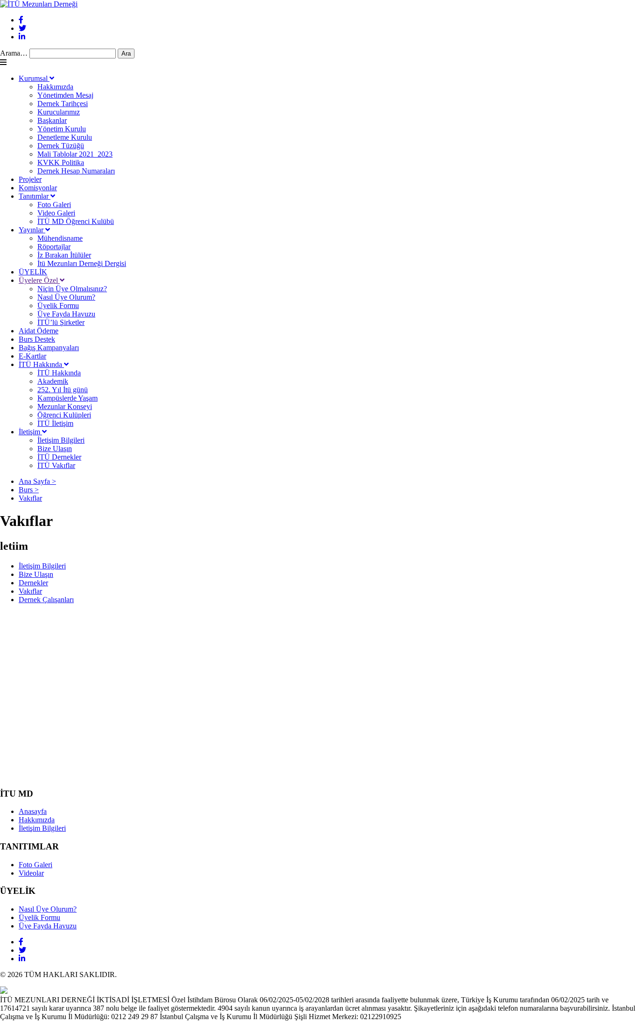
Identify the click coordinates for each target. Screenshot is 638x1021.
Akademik (52, 381)
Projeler (30, 179)
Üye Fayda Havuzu (66, 314)
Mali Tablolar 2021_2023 (75, 154)
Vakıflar (30, 498)
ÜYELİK (33, 272)
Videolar (31, 873)
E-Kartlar (32, 356)
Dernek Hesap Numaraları (76, 171)
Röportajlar (54, 247)
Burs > (29, 490)
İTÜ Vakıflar (56, 465)
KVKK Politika (60, 162)
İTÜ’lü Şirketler (61, 322)
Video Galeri (56, 213)
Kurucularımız (58, 112)
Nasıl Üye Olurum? (66, 297)
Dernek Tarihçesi (62, 104)
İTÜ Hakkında (41, 364)
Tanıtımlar (34, 196)
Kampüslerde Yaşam (67, 398)
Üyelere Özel (39, 280)
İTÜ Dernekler (59, 457)
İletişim (30, 432)
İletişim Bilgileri (61, 440)
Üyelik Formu (58, 305)
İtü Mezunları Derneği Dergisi (81, 263)
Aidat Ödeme (38, 331)
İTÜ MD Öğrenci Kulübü (75, 221)
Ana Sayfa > (37, 481)
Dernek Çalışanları (46, 600)
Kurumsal (34, 78)
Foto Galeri (54, 205)
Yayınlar (32, 230)
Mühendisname (60, 238)
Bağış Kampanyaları (49, 348)
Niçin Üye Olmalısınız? (72, 289)
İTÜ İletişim (55, 423)
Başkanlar (52, 120)
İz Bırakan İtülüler (64, 255)
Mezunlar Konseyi (64, 406)
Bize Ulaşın (54, 449)
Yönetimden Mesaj (65, 95)
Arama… (14, 53)
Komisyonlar (38, 188)
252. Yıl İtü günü (62, 390)
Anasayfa (33, 811)
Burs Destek (37, 339)
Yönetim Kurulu (61, 129)
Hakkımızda (55, 87)
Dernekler (33, 583)
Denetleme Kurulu (64, 137)
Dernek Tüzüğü (60, 146)
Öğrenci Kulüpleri (64, 415)
